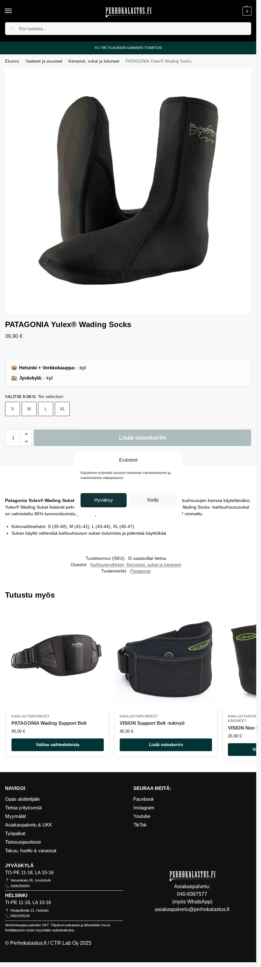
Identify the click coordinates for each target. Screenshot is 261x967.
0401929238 (20, 916)
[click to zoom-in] (128, 191)
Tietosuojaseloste (23, 842)
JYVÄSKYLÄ (19, 865)
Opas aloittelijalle (22, 799)
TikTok (140, 824)
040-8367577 (192, 894)
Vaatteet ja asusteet (43, 61)
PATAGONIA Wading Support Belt (49, 723)
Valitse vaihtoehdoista (57, 744)
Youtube (141, 816)
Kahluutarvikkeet (107, 564)
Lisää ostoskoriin (142, 438)
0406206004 (20, 886)
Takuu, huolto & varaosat (30, 850)
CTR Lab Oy (64, 943)
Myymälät (15, 816)
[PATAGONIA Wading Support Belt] (58, 658)
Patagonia (140, 571)
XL (62, 409)
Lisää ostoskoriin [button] (166, 744)
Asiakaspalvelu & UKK (28, 824)
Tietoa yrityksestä (23, 807)
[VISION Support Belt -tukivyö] (166, 658)
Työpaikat (15, 833)
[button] (246, 11)
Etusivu (12, 61)
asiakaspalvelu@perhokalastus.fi (192, 909)
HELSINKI (16, 895)
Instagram (143, 807)
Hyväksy (103, 500)
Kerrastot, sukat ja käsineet (93, 61)
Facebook (143, 799)
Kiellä (153, 500)
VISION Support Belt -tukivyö (152, 723)
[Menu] (14, 11)
